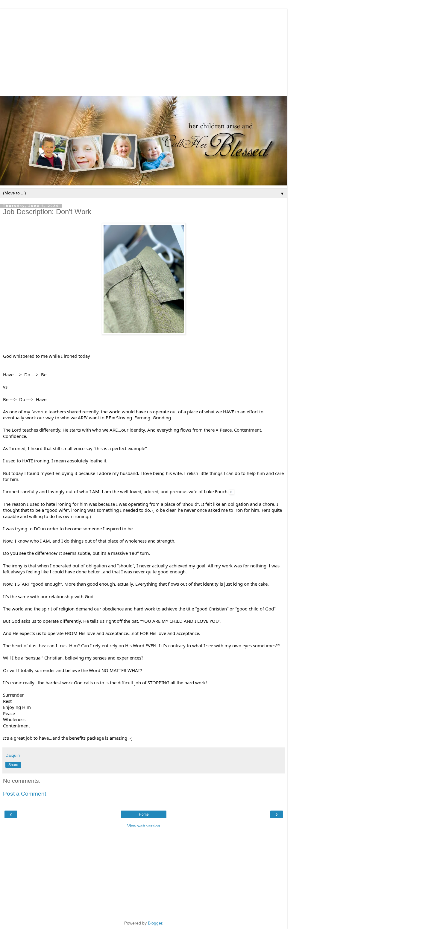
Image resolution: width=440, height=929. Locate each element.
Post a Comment (24, 794)
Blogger (155, 923)
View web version (143, 825)
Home (144, 814)
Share (13, 765)
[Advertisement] (143, 51)
